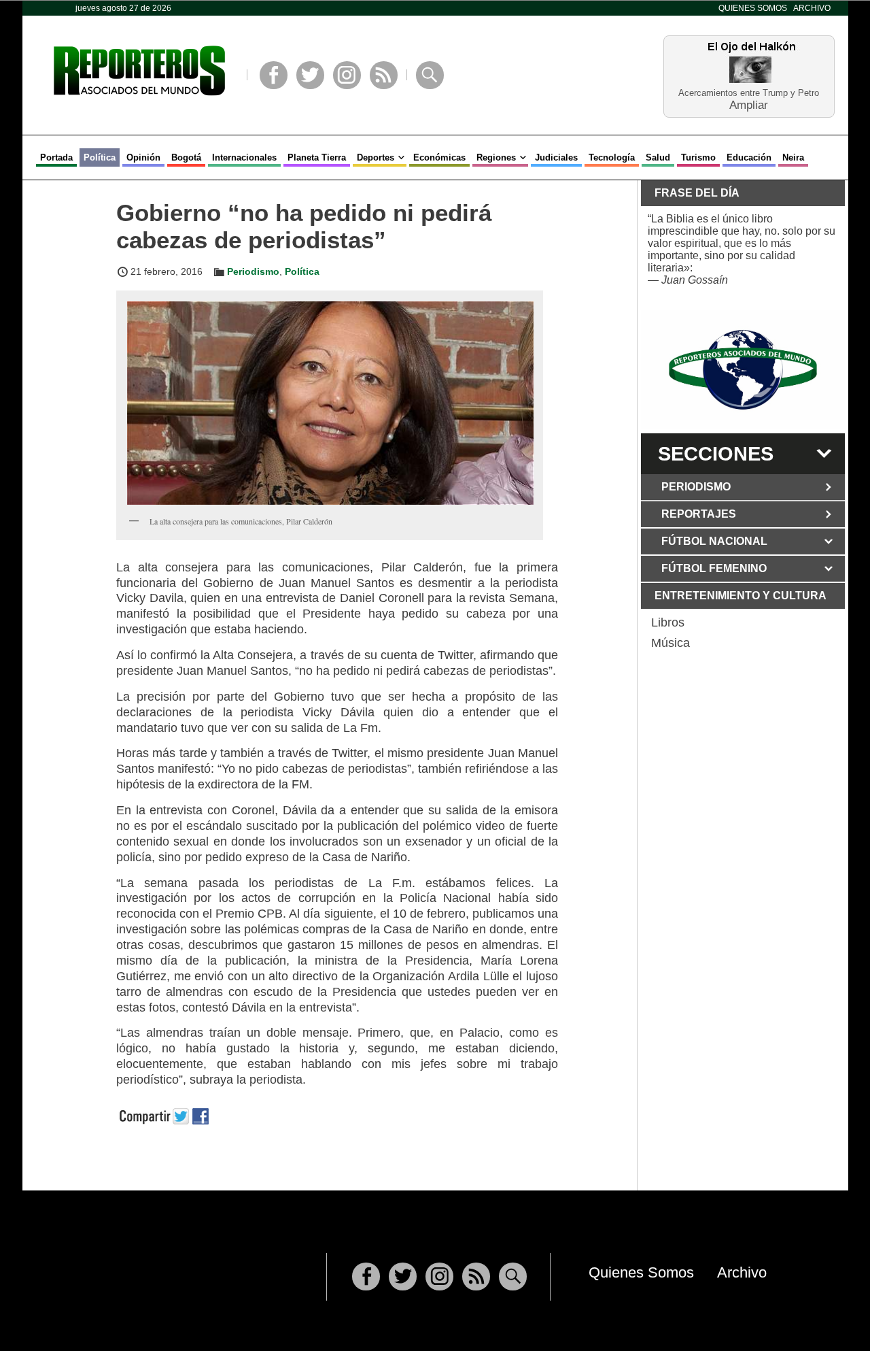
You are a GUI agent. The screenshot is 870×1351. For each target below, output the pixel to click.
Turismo (698, 157)
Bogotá (186, 157)
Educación (749, 157)
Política (100, 157)
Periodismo (253, 271)
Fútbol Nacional (714, 541)
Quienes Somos (752, 8)
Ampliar (748, 104)
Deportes (375, 157)
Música (670, 643)
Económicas (439, 157)
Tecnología (612, 157)
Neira (793, 157)
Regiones (496, 157)
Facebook (274, 75)
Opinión (143, 157)
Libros (667, 622)
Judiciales (556, 157)
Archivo (812, 8)
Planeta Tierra (317, 157)
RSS (384, 75)
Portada (56, 157)
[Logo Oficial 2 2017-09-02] (743, 369)
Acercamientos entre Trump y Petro (748, 93)
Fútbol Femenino (714, 568)
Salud (658, 157)
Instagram (347, 75)
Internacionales (244, 157)
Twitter (310, 75)
